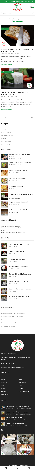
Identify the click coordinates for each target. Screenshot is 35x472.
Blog (20, 379)
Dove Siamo (22, 382)
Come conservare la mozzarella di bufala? (13, 228)
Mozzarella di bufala (7, 135)
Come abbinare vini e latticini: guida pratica (13, 313)
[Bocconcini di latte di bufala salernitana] (4, 291)
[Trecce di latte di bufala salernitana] (4, 298)
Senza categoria (6, 144)
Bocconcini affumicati (16, 252)
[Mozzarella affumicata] (4, 261)
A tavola (3, 130)
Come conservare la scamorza (18, 170)
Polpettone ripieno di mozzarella (18, 202)
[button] (2, 1)
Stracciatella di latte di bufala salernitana (20, 244)
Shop (2, 385)
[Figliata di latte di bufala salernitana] (4, 283)
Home (10, 19)
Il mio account (5, 394)
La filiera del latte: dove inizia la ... (18, 210)
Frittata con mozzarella (16, 186)
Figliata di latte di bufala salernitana (20, 281)
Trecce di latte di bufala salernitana (20, 296)
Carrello (3, 391)
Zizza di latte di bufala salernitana (20, 266)
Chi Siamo (4, 382)
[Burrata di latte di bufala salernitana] (4, 276)
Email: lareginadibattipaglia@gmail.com (13, 367)
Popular (9, 149)
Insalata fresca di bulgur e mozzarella (20, 162)
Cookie (21, 388)
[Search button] (32, 13)
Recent (3, 149)
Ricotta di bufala (6, 141)
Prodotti (3, 388)
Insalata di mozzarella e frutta (18, 178)
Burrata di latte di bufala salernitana (20, 274)
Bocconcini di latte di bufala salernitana (20, 289)
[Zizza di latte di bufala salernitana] (4, 268)
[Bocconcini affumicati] (4, 253)
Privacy (21, 385)
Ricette (5, 29)
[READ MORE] (17, 35)
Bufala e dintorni (8, 72)
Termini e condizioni (24, 391)
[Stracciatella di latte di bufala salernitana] (4, 246)
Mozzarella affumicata (17, 259)
